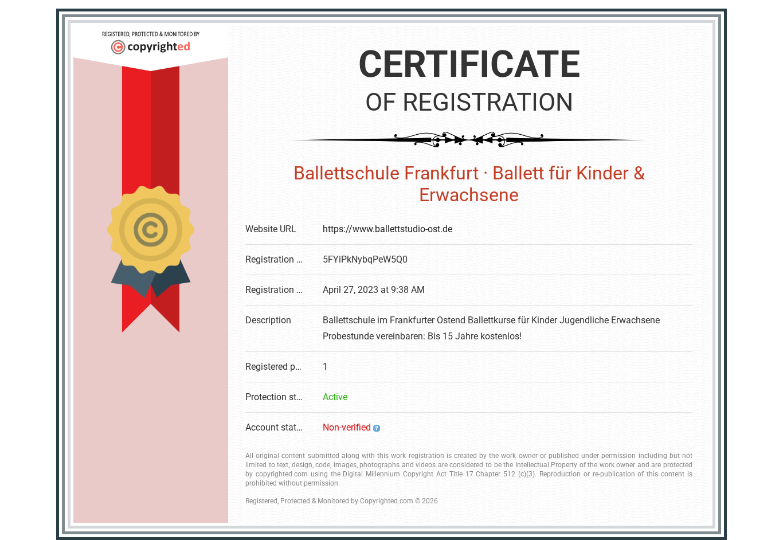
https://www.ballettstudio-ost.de (387, 229)
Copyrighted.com (386, 501)
